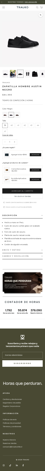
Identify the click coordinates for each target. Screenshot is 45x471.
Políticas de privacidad (12, 423)
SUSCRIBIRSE (22, 363)
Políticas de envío (10, 420)
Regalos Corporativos (11, 406)
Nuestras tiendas (9, 443)
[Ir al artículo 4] (27, 74)
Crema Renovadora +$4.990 (18, 170)
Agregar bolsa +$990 (19, 154)
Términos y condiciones (12, 426)
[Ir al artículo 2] (13, 74)
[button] (7, 135)
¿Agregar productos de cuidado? (15, 163)
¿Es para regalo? (8, 147)
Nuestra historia (9, 440)
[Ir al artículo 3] (20, 74)
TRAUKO (6, 82)
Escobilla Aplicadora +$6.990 (18, 179)
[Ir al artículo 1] (5, 74)
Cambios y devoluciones (12, 399)
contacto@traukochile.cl (12, 447)
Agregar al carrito (22, 191)
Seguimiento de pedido (12, 403)
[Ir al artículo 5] (35, 74)
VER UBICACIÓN (31, 2)
